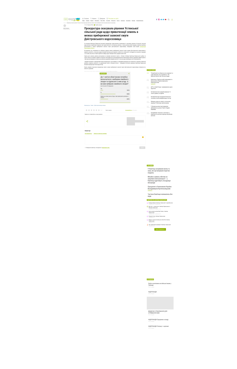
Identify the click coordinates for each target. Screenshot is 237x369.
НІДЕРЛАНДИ (152, 292)
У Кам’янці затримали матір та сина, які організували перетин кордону (159, 171)
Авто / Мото (103, 20)
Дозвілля (87, 20)
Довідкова (123, 20)
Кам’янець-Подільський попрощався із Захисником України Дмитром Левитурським (161, 81)
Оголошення (128, 20)
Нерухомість (97, 20)
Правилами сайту (105, 147)
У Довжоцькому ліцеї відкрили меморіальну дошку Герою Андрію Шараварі (160, 108)
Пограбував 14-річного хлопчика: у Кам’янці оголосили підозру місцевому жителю (161, 114)
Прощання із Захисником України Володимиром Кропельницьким (159, 188)
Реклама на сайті (113, 18)
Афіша (83, 20)
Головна (86, 18)
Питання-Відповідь (139, 20)
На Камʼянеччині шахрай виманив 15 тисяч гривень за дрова (161, 92)
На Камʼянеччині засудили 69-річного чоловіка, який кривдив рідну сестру (161, 97)
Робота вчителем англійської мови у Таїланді (159, 284)
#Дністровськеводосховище (100, 105)
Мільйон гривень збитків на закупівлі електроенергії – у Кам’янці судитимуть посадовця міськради (159, 180)
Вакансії (92, 20)
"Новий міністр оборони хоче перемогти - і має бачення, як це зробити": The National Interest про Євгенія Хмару (162, 74)
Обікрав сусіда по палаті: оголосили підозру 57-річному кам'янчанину (160, 102)
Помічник (133, 20)
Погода (118, 20)
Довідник (102, 18)
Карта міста (113, 20)
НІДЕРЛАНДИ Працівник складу (158, 319)
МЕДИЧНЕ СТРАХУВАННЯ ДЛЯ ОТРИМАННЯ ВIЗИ (157, 312)
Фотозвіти (108, 20)
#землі (92, 105)
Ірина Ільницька (66, 28)
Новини (94, 18)
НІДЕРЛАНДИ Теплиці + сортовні (158, 326)
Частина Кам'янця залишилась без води (160, 195)
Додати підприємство (160, 229)
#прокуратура (87, 105)
